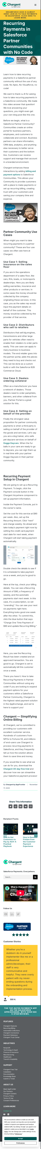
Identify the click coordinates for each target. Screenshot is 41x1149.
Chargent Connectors (11, 1033)
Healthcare (7, 1057)
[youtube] (4, 1114)
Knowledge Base (9, 1076)
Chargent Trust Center (11, 1037)
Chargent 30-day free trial (16, 769)
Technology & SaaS (10, 1050)
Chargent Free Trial (10, 1069)
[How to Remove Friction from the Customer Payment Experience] (30, 825)
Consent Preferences (11, 1100)
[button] (5, 835)
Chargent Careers (9, 1093)
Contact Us (7, 1111)
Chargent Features (10, 1026)
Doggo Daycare (11, 443)
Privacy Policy (8, 1096)
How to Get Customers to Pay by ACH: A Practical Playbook (9, 841)
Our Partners (8, 1091)
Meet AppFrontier (9, 1089)
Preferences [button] (18, 1134)
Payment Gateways (10, 1035)
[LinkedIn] (12, 914)
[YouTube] (5, 914)
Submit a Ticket (9, 1079)
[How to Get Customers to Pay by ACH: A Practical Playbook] (10, 825)
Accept (20, 1138)
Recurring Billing (9, 1028)
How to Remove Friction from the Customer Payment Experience (30, 841)
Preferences (20, 1143)
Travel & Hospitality (10, 1059)
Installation (7, 1072)
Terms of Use (8, 1098)
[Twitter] (18, 914)
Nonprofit (6, 1048)
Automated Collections (11, 1030)
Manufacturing (8, 1055)
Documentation (8, 1074)
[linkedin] (8, 1114)
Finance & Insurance (10, 1052)
